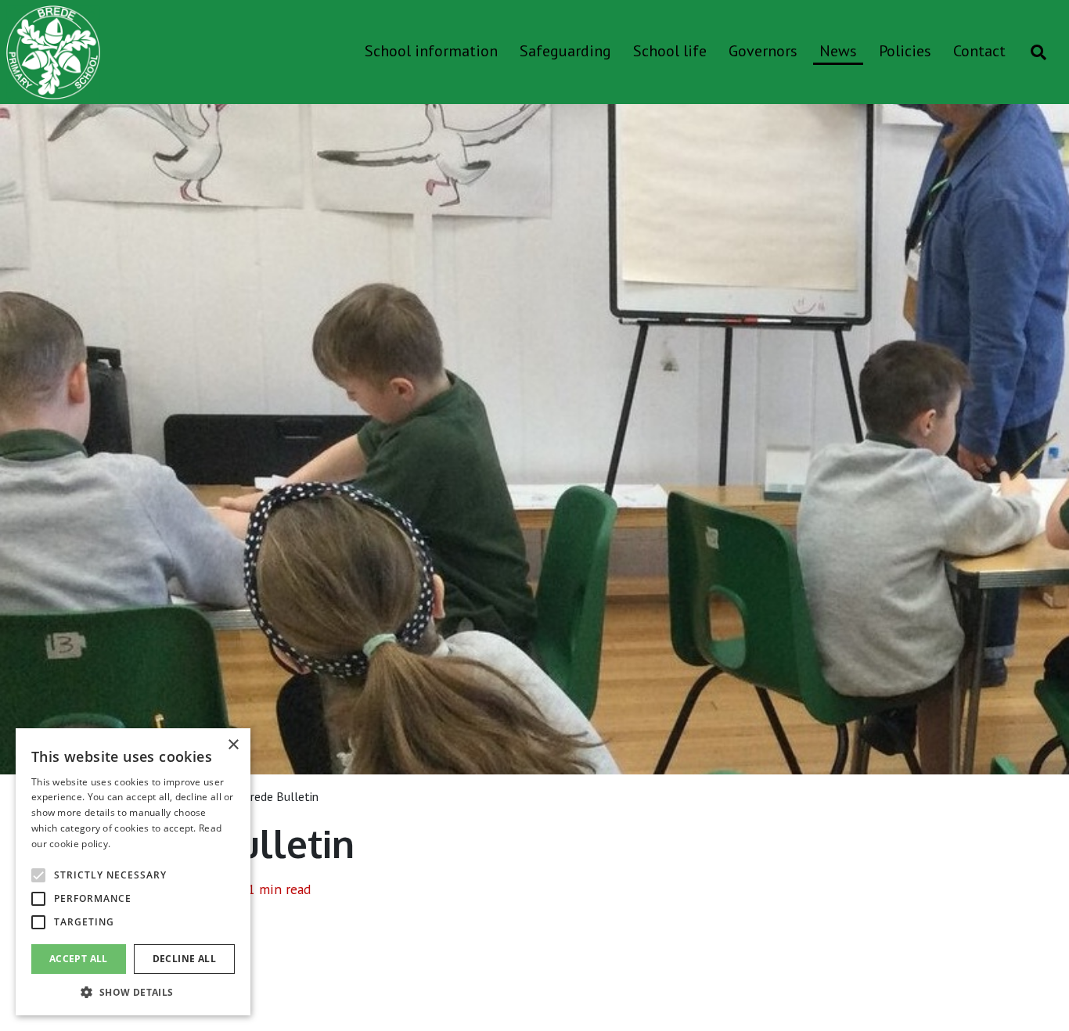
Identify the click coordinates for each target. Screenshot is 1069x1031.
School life (670, 51)
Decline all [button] (184, 958)
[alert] (133, 871)
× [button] (233, 745)
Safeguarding (565, 51)
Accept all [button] (78, 958)
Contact (979, 51)
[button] (133, 992)
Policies (905, 51)
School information (431, 51)
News (838, 51)
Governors (763, 51)
